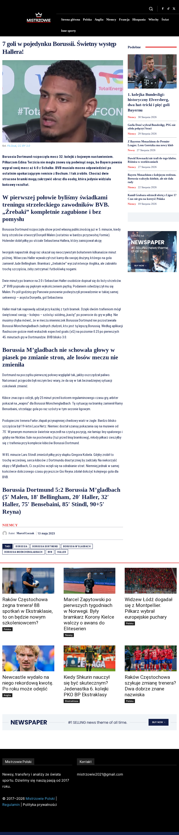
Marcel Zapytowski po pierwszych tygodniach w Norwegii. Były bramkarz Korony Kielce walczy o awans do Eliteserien (89, 614)
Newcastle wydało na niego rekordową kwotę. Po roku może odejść (27, 683)
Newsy (131, 150)
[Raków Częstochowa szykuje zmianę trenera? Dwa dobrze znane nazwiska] (151, 658)
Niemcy (10, 525)
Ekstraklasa (71, 701)
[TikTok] (168, 9)
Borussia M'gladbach (77, 546)
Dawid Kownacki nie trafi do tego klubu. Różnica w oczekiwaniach (152, 160)
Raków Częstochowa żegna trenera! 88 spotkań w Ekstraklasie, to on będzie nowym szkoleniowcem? (27, 611)
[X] (174, 9)
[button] (151, 9)
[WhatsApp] (118, 533)
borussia (21, 546)
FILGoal (11, 145)
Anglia (7, 695)
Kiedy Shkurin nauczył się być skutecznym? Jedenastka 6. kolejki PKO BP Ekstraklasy (87, 685)
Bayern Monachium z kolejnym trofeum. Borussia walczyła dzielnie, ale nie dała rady (152, 178)
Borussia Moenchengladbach (23, 552)
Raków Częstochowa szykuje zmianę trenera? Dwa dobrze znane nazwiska (150, 685)
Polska (7, 629)
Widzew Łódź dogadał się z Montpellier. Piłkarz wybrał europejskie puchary (148, 608)
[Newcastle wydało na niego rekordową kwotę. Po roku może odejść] (28, 658)
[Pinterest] (107, 533)
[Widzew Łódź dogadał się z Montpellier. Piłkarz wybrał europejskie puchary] (151, 581)
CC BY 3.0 (24, 145)
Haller (61, 552)
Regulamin (11, 804)
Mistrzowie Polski (40, 798)
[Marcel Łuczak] (5, 533)
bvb (50, 552)
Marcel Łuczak (25, 533)
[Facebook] (162, 9)
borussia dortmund (45, 546)
